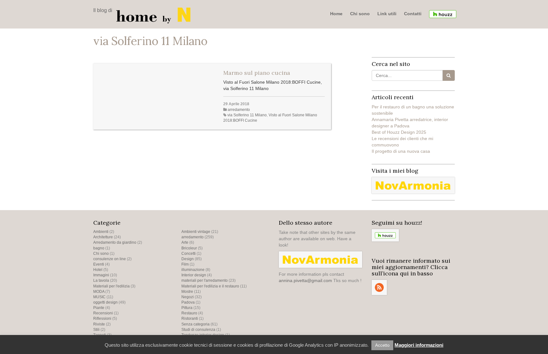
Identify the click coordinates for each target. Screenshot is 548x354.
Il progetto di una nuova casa (401, 151)
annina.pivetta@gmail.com (305, 280)
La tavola (101, 280)
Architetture (103, 237)
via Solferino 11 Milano (247, 115)
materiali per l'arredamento (204, 280)
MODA (98, 291)
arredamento (239, 109)
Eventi (98, 264)
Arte (184, 242)
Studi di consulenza (198, 329)
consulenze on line (109, 259)
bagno (98, 248)
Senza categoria (195, 324)
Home (336, 13)
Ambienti (100, 231)
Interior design (193, 275)
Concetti (188, 253)
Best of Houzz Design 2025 (399, 132)
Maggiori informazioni (419, 345)
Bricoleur (189, 248)
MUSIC (99, 297)
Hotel (97, 269)
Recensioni (103, 313)
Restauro (189, 313)
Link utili (386, 13)
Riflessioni (102, 318)
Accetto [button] (382, 345)
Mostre (187, 291)
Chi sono (360, 13)
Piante (98, 308)
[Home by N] (155, 14)
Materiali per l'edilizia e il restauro (210, 286)
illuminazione (193, 269)
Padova (188, 302)
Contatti (412, 13)
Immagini (101, 275)
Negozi (187, 297)
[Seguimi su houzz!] (443, 14)
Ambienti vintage (195, 231)
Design (187, 259)
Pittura (186, 308)
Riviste (99, 324)
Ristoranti (189, 318)
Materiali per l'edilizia (111, 286)
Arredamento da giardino (114, 242)
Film (185, 264)
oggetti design (105, 302)
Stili (96, 329)
